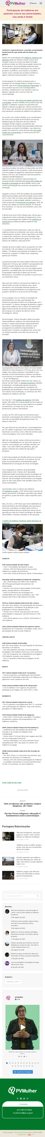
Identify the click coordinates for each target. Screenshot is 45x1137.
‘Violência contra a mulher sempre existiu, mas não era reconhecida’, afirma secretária (29, 847)
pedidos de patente (23, 400)
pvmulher (22, 1007)
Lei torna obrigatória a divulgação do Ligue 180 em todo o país (25, 963)
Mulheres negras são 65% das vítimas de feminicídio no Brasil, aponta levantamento (28, 873)
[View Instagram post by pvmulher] (37, 1047)
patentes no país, (11, 491)
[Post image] (8, 836)
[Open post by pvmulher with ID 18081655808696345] (22, 1027)
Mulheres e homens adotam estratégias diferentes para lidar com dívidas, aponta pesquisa (24, 934)
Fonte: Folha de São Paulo (11, 782)
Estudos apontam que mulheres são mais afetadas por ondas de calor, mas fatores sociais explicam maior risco (29, 860)
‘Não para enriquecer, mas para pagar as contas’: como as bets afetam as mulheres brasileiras (28, 834)
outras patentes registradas (28, 85)
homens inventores (28, 383)
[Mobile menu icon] (41, 3)
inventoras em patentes (27, 202)
